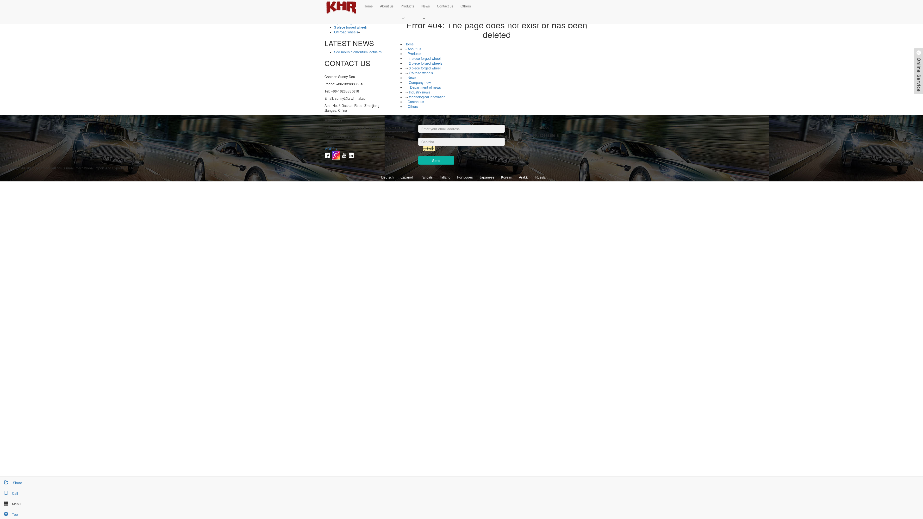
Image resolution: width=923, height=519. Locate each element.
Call (15, 493)
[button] (407, 18)
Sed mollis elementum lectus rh (358, 51)
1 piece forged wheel (425, 58)
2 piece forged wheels (425, 63)
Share (17, 482)
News (425, 6)
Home (368, 6)
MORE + (330, 148)
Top (15, 514)
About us (386, 6)
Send (436, 160)
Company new (420, 82)
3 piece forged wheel (425, 68)
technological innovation (427, 96)
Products (407, 6)
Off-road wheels (421, 72)
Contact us (445, 6)
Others (466, 6)
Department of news (425, 87)
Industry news (419, 92)
